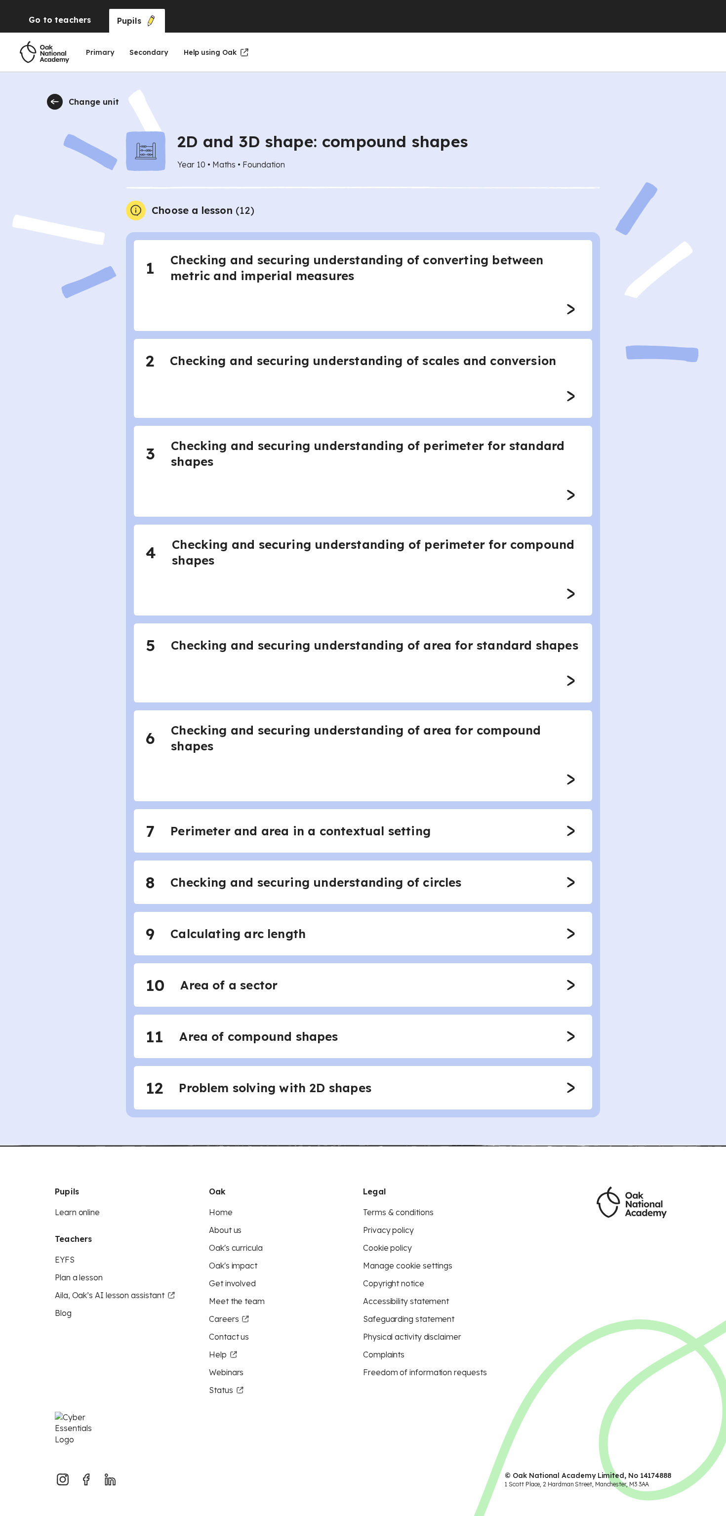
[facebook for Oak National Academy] (86, 1479)
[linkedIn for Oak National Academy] (110, 1479)
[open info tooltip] (136, 210)
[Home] (44, 52)
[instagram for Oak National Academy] (63, 1479)
